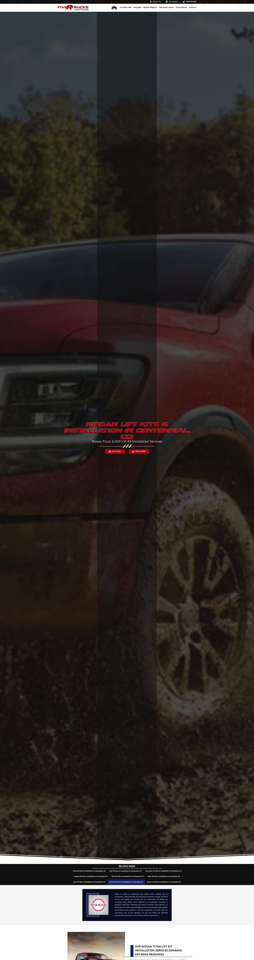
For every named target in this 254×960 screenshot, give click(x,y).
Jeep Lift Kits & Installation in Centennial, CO (89, 882)
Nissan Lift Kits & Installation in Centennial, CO (126, 882)
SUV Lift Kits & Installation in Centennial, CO (125, 871)
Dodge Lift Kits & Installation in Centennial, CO (91, 877)
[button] (155, 2)
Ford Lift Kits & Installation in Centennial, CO (128, 877)
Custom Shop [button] (125, 8)
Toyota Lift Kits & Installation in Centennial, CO (164, 882)
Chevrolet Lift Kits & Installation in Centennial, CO (163, 871)
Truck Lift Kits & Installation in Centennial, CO (89, 871)
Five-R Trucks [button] (181, 8)
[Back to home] (73, 8)
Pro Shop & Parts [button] (166, 8)
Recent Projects (150, 8)
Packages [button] (137, 8)
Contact (192, 8)
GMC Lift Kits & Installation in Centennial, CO (164, 877)
